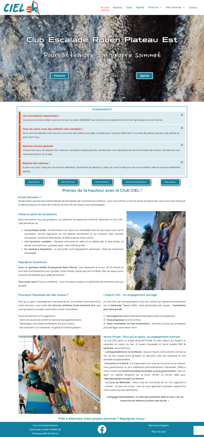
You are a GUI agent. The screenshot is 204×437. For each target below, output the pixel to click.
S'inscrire (153, 7)
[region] (102, 428)
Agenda (140, 7)
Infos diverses (173, 7)
